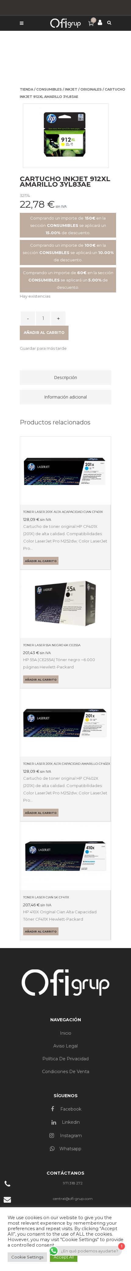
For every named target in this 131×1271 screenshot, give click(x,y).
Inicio (65, 1033)
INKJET (71, 89)
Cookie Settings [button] (27, 1257)
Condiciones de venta (65, 1071)
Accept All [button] (64, 1257)
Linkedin (70, 1122)
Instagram (70, 1135)
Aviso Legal (65, 1046)
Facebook (70, 1109)
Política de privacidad (65, 1059)
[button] (43, 348)
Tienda (26, 89)
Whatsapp (70, 1148)
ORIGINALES (91, 89)
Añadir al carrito (44, 332)
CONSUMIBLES (49, 89)
